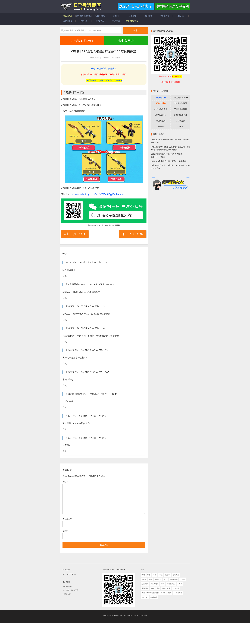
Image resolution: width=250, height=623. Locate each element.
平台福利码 (173, 579)
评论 (65, 482)
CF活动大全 (161, 97)
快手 (149, 575)
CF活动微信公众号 (180, 97)
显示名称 (68, 519)
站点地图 (143, 615)
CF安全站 (161, 126)
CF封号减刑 (180, 121)
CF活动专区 (81, 6)
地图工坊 (145, 588)
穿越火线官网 (67, 586)
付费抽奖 (176, 588)
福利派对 (154, 597)
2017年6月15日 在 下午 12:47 (95, 372)
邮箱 (65, 531)
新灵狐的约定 (160, 115)
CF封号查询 (160, 121)
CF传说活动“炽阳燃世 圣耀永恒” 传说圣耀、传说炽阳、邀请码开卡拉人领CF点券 (170, 148)
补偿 (150, 579)
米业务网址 (126, 41)
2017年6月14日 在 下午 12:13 (91, 306)
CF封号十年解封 (180, 109)
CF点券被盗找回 (180, 103)
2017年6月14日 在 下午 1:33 (94, 350)
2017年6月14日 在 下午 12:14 (91, 328)
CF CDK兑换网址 (180, 115)
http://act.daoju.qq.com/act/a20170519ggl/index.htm (98, 194)
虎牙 (165, 579)
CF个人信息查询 (160, 109)
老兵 (152, 588)
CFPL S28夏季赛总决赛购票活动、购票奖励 (168, 161)
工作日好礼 (178, 593)
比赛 (162, 584)
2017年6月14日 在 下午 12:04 (101, 284)
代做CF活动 (161, 103)
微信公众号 (166, 588)
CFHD (179, 584)
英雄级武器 (171, 584)
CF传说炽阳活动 (82, 41)
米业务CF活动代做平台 (70, 590)
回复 (65, 275)
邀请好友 (145, 597)
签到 (169, 593)
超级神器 (176, 575)
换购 (143, 575)
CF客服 (180, 126)
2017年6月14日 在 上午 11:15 (93, 262)
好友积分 (145, 584)
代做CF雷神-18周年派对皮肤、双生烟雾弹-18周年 (104, 74)
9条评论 (117, 58)
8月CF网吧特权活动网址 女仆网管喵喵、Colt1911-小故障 (167, 155)
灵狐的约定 (154, 584)
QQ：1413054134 (69, 574)
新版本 (167, 575)
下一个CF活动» (132, 234)
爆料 (158, 588)
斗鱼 (154, 575)
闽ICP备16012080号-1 (131, 615)
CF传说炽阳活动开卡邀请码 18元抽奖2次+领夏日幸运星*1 (170, 141)
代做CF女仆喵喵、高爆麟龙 (104, 68)
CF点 (160, 575)
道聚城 (144, 579)
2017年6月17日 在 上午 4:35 (92, 416)
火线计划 (158, 579)
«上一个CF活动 (75, 234)
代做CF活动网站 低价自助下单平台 (154, 593)
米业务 (182, 579)
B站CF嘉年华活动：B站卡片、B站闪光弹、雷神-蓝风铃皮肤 (170, 167)
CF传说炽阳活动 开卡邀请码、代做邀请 (104, 80)
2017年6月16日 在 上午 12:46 (103, 394)
